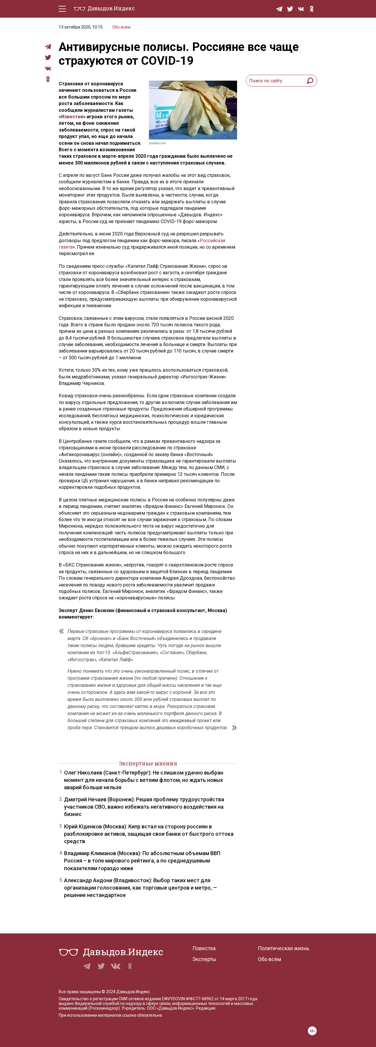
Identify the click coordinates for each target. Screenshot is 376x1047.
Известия (72, 116)
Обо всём (121, 27)
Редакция (205, 1008)
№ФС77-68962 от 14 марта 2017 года (221, 998)
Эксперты (204, 959)
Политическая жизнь (283, 948)
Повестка (204, 948)
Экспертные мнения (148, 763)
